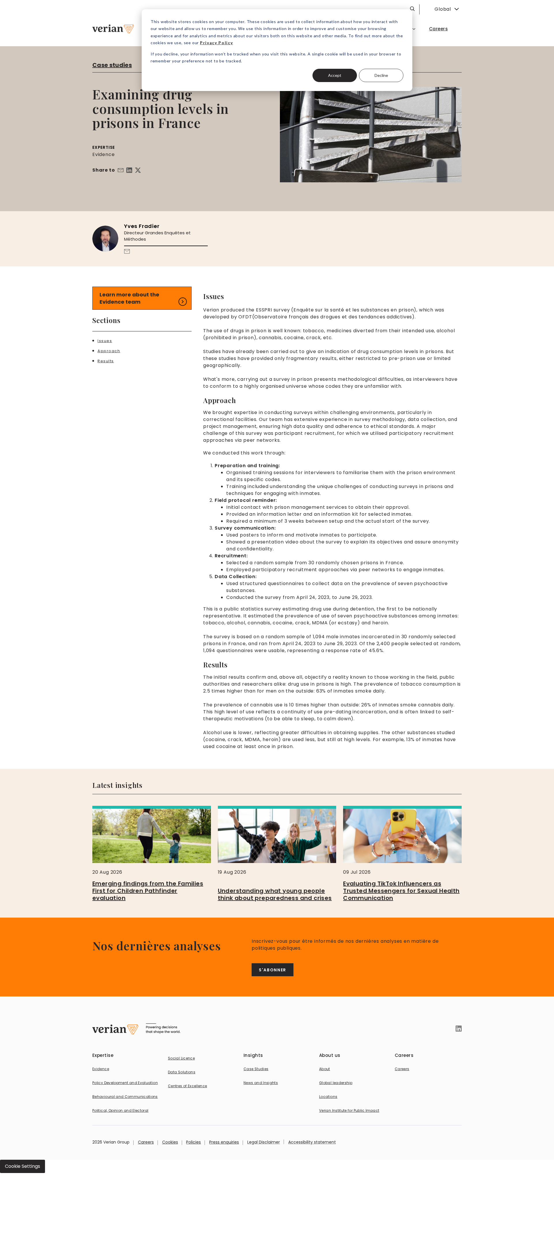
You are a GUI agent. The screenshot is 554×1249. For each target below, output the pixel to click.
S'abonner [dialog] (272, 970)
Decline (381, 75)
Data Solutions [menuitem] (181, 1072)
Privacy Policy (216, 42)
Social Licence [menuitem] (181, 1058)
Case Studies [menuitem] (256, 1068)
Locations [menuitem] (328, 1096)
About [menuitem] (324, 1068)
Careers (146, 1142)
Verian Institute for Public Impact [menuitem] (349, 1110)
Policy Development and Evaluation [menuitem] (125, 1082)
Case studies (112, 65)
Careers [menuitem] (438, 29)
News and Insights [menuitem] (261, 1082)
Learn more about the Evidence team (129, 298)
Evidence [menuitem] (100, 1068)
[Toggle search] (412, 8)
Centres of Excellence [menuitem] (187, 1085)
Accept (334, 75)
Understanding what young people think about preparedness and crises (275, 894)
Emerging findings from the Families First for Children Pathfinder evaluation (147, 890)
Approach (109, 351)
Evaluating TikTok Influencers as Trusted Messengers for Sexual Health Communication (401, 890)
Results (106, 361)
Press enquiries (224, 1142)
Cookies (170, 1142)
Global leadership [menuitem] (335, 1082)
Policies (193, 1142)
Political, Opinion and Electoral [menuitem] (120, 1110)
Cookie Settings (22, 1166)
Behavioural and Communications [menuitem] (125, 1096)
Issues (105, 341)
